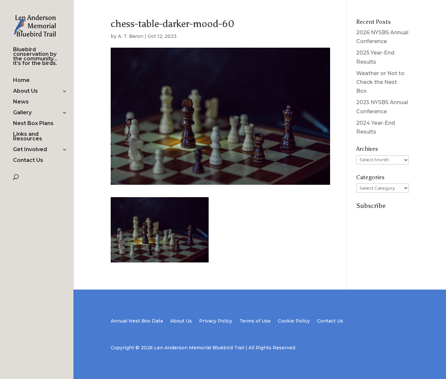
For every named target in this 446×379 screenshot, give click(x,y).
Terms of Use (255, 321)
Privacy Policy (215, 321)
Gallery (22, 113)
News (21, 102)
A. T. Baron (130, 36)
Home (21, 80)
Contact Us (28, 160)
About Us (25, 91)
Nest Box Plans (33, 123)
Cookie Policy (294, 321)
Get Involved (30, 149)
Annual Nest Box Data (137, 321)
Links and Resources (27, 137)
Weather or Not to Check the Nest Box (380, 82)
